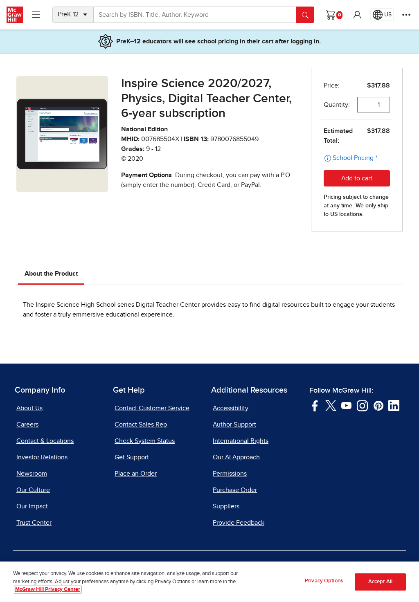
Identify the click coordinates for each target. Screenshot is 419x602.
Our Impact (32, 506)
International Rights (240, 441)
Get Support (132, 457)
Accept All (380, 581)
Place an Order (136, 473)
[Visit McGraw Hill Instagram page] (362, 405)
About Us (29, 408)
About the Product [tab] (51, 273)
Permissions (230, 473)
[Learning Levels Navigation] (36, 14)
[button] (357, 14)
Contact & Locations (45, 441)
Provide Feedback (238, 522)
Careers (27, 424)
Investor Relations (42, 457)
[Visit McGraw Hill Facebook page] (314, 405)
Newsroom (31, 473)
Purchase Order (235, 490)
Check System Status (145, 441)
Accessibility (230, 408)
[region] (209, 582)
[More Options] (406, 14)
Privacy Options (324, 581)
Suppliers (226, 506)
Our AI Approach (236, 457)
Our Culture (33, 490)
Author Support (234, 424)
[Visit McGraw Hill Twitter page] (330, 405)
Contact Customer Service (152, 408)
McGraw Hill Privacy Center (47, 589)
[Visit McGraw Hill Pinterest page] (378, 405)
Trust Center (34, 522)
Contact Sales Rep (141, 424)
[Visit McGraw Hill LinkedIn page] (393, 405)
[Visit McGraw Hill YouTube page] (346, 405)
